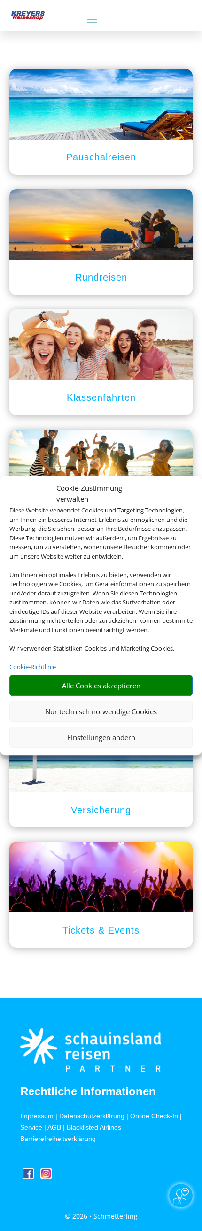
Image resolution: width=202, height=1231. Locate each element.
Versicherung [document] (101, 810)
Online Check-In (154, 1116)
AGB (54, 1127)
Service (31, 1127)
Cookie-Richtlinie (32, 666)
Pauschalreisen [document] (101, 157)
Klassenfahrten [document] (101, 397)
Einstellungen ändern (101, 737)
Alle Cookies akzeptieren (101, 685)
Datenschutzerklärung (91, 1116)
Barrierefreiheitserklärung (58, 1138)
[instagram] (46, 1176)
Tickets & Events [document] (101, 930)
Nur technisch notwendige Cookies (101, 711)
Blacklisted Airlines (94, 1127)
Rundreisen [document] (101, 277)
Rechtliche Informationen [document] (88, 1091)
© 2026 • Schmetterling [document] (101, 1216)
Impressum (37, 1116)
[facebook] (29, 1176)
